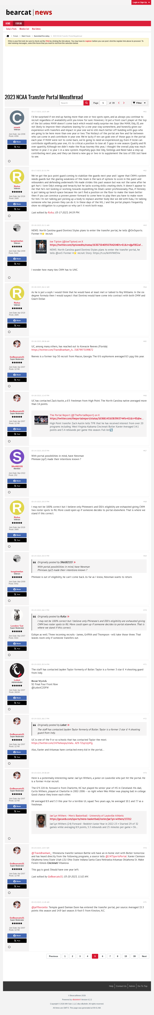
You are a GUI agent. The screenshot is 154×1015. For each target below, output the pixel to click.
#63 (145, 225)
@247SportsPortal (115, 856)
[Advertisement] (74, 71)
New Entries (36, 28)
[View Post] (74, 562)
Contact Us (121, 986)
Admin (132, 986)
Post (18, 147)
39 (134, 956)
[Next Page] (123, 103)
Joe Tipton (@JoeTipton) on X (66, 241)
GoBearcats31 (55, 876)
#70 (145, 610)
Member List (24, 28)
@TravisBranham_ (41, 853)
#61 (145, 111)
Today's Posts (11, 28)
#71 (145, 664)
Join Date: (13, 134)
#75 (145, 902)
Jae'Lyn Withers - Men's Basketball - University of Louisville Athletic (87, 815)
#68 (145, 501)
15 (126, 956)
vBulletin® (76, 1000)
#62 (145, 170)
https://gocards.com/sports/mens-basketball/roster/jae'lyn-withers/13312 (90, 819)
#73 (145, 773)
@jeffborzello (39, 907)
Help (111, 986)
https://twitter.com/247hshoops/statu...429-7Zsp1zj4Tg (61, 743)
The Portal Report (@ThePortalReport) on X (75, 415)
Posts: (11, 136)
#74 (145, 848)
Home (8, 23)
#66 (145, 395)
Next (144, 956)
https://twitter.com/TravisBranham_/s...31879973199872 (62, 349)
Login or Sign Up (140, 2)
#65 (145, 341)
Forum (18, 23)
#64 (145, 287)
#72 (145, 718)
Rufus (51, 212)
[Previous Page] (119, 103)
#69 (145, 556)
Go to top (142, 986)
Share (18, 142)
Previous (53, 956)
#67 (145, 450)
